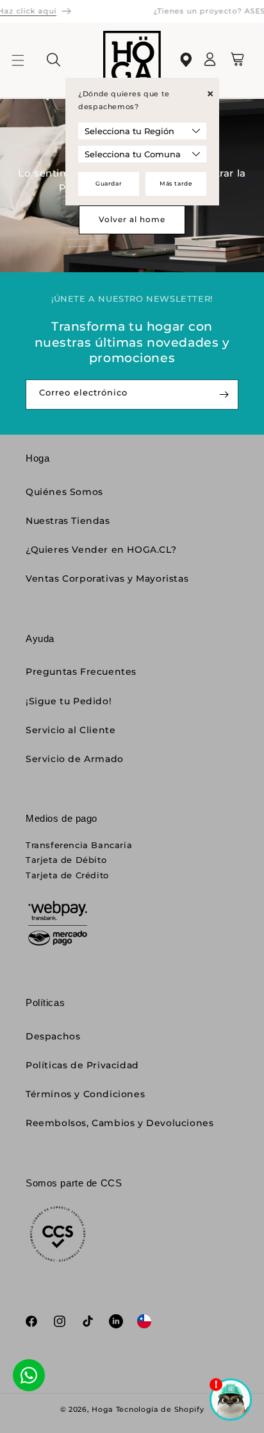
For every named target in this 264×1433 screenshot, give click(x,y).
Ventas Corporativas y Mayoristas (107, 578)
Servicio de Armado (75, 759)
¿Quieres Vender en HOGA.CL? (101, 549)
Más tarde (176, 183)
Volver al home (132, 219)
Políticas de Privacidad (82, 1065)
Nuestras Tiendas (68, 520)
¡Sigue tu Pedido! (68, 701)
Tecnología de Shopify (160, 1409)
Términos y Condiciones (85, 1094)
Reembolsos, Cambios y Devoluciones (119, 1123)
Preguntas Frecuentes (81, 671)
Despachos (53, 1036)
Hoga (102, 1409)
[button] (26, 60)
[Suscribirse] (224, 394)
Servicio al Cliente (70, 730)
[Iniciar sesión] (210, 63)
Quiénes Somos (64, 492)
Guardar (108, 183)
